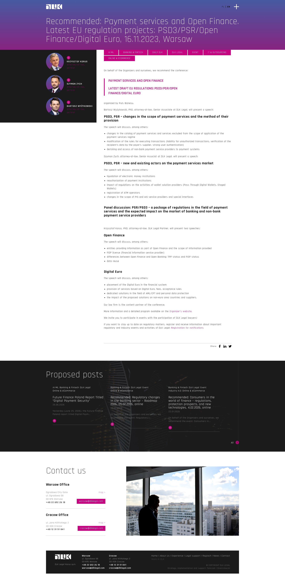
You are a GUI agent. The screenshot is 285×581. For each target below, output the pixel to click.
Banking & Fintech (133, 52)
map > (102, 492)
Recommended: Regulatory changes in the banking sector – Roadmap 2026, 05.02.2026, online (136, 411)
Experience (177, 555)
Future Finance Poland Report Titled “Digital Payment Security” (78, 409)
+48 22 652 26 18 (55, 502)
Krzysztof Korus (55, 62)
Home (154, 555)
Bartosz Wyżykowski (55, 106)
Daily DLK (157, 52)
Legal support (193, 555)
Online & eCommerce (119, 58)
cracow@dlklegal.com (91, 528)
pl (223, 6)
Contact (225, 555)
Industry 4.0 (174, 391)
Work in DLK (157, 559)
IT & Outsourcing (217, 52)
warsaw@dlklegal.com (91, 501)
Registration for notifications (187, 327)
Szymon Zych (55, 84)
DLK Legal (177, 52)
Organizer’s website (181, 311)
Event (195, 52)
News (216, 555)
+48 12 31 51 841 (55, 529)
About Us (165, 555)
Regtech (207, 555)
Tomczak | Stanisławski (218, 568)
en (228, 6)
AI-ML (111, 52)
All (232, 442)
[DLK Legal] (54, 7)
